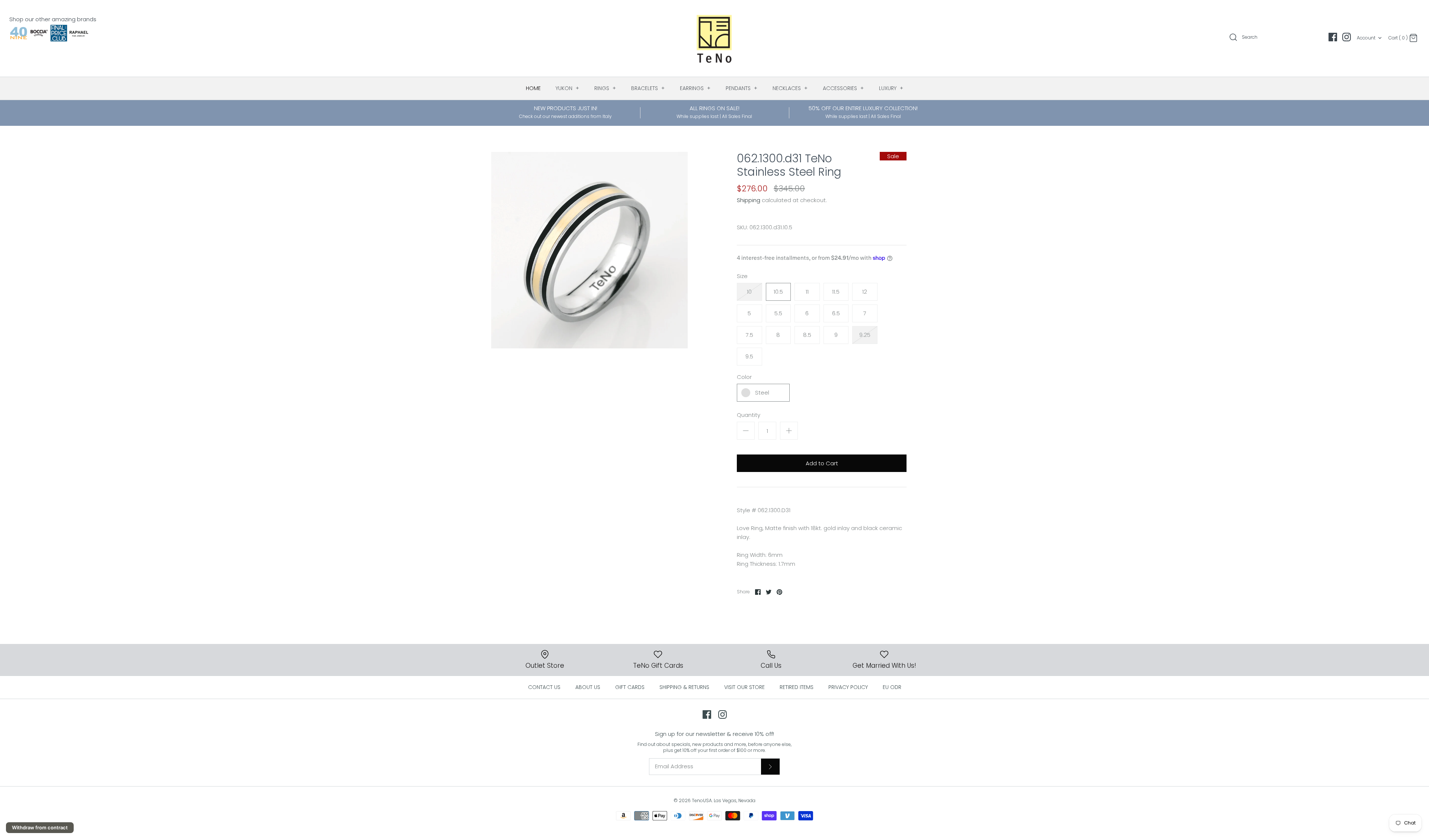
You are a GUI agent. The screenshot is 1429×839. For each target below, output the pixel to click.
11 (807, 292)
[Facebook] (1333, 37)
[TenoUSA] (714, 38)
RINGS (605, 88)
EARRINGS (695, 88)
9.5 (749, 356)
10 (749, 292)
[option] (589, 250)
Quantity (748, 415)
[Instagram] (1346, 37)
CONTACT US (544, 687)
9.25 (864, 335)
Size (742, 276)
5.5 (778, 313)
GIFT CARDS (630, 687)
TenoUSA (702, 800)
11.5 (836, 292)
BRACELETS (648, 88)
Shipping (748, 200)
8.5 (807, 335)
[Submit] (770, 766)
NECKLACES (790, 88)
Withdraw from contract (40, 827)
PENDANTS (742, 88)
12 (864, 292)
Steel (762, 392)
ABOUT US (587, 687)
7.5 (749, 335)
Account (1366, 38)
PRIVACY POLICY (848, 687)
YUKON (567, 88)
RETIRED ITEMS (796, 687)
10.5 (778, 292)
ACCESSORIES (843, 88)
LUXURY (891, 88)
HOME (533, 88)
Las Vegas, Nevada (734, 800)
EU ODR (892, 687)
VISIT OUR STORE (744, 687)
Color (744, 377)
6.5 (836, 313)
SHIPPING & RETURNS (684, 687)
